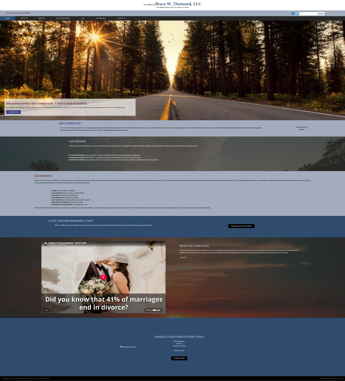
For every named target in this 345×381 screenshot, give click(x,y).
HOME (7, 18)
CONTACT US (121, 18)
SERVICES (41, 18)
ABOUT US (24, 18)
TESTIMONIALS (101, 18)
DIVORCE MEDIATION (63, 18)
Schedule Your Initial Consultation (241, 226)
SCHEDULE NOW (13, 112)
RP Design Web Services (335, 378)
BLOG (83, 18)
